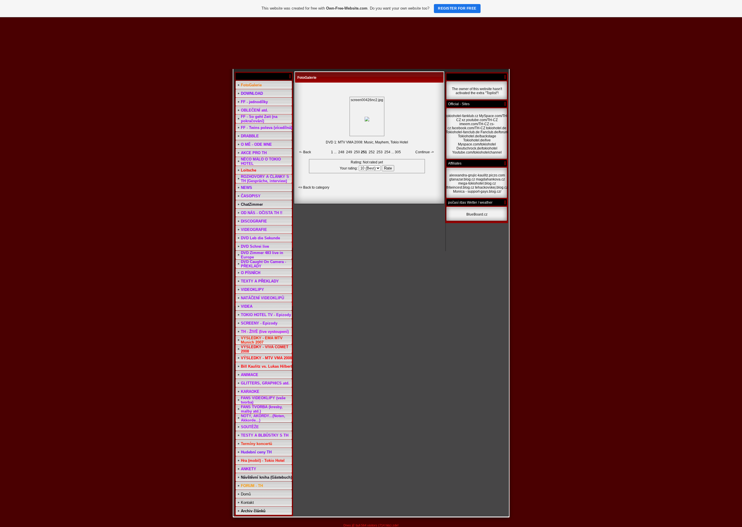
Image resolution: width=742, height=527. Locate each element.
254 (387, 152)
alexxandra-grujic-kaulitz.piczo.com (477, 175)
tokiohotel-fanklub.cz (462, 116)
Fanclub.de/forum (494, 132)
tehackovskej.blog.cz (491, 187)
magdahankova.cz (490, 179)
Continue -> (424, 152)
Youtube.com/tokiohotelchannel (477, 152)
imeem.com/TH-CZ (474, 124)
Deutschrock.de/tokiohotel (477, 148)
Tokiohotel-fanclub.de (463, 132)
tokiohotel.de (496, 128)
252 (372, 152)
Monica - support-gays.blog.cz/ (477, 191)
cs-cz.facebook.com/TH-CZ (471, 126)
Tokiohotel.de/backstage (477, 136)
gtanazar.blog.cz (462, 179)
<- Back (305, 152)
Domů (246, 494)
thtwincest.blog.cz (460, 187)
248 (341, 152)
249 (349, 152)
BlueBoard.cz (477, 214)
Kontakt (247, 502)
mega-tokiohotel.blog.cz (477, 183)
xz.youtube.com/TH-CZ (480, 120)
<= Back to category (313, 187)
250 (357, 152)
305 (398, 152)
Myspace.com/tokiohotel (477, 144)
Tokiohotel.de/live (477, 140)
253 (380, 152)
